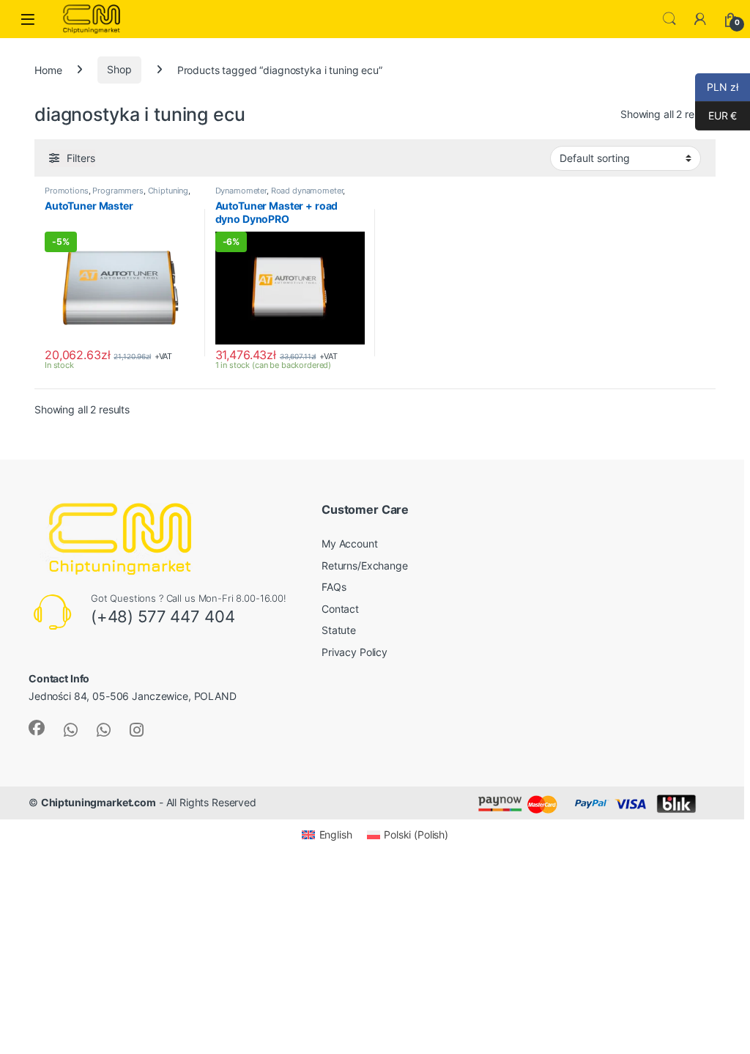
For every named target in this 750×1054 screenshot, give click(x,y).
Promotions (67, 190)
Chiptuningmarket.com (98, 802)
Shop (119, 69)
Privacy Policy (354, 652)
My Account (350, 543)
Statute (339, 630)
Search (669, 19)
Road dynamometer (307, 190)
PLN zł (716, 87)
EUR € (716, 115)
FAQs (334, 587)
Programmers (117, 190)
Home (48, 69)
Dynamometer (241, 190)
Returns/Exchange (365, 565)
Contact (340, 608)
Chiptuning (168, 190)
